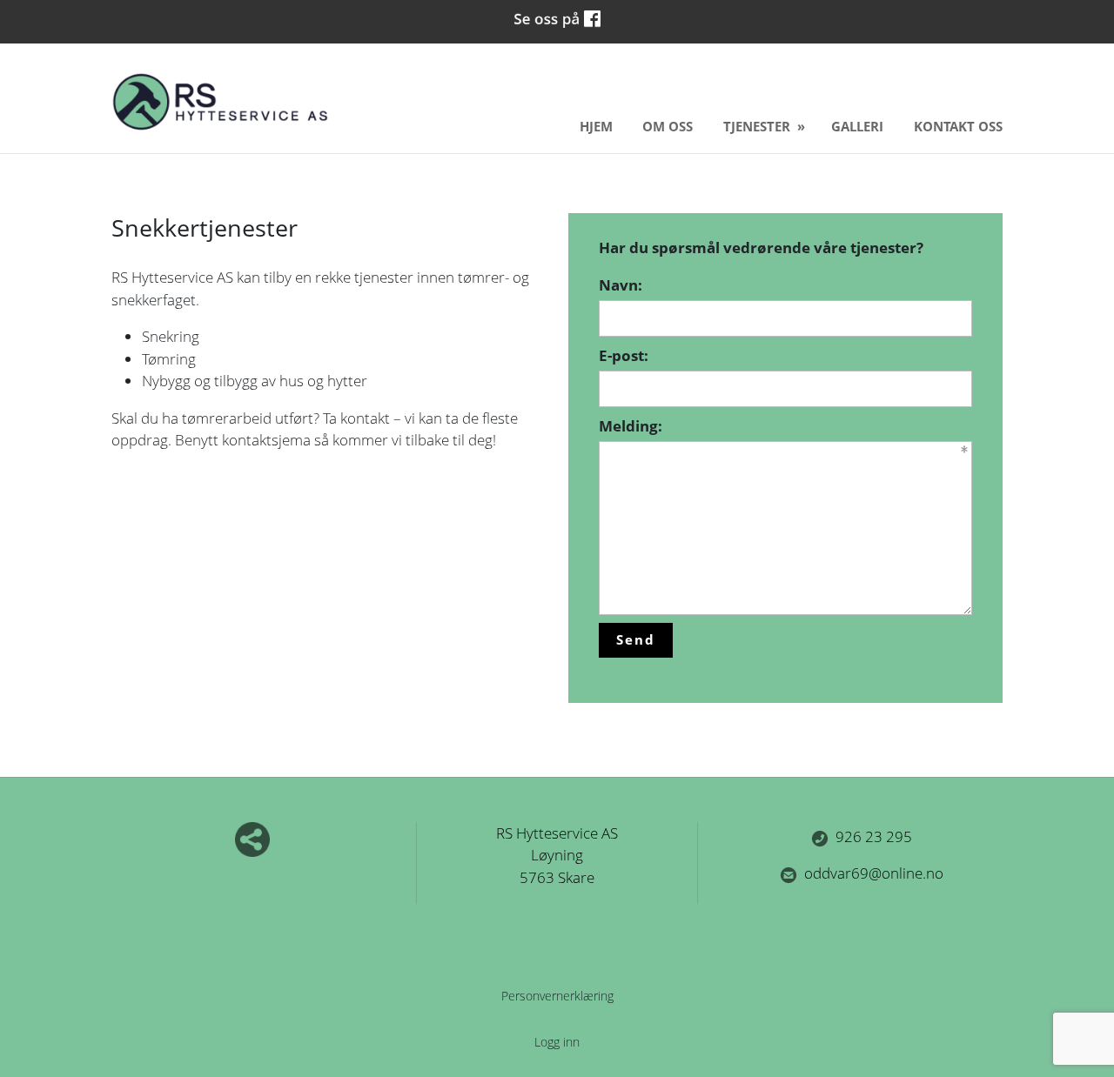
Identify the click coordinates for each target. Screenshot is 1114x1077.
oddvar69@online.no (873, 873)
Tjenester (758, 126)
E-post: (623, 355)
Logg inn (557, 1042)
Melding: (630, 426)
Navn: (620, 285)
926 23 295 (874, 836)
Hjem (596, 126)
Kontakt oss (958, 126)
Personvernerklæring (557, 995)
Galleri (857, 126)
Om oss (667, 126)
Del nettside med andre (252, 839)
